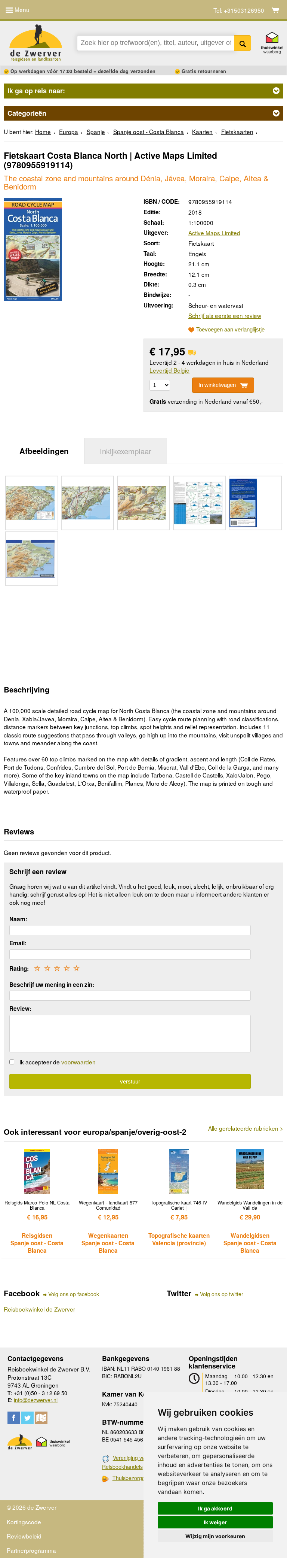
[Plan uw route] (41, 1418)
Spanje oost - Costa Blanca (148, 131)
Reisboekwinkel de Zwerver (39, 1309)
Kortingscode (24, 1522)
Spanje (96, 131)
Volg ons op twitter (221, 1294)
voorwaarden (78, 1062)
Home (43, 131)
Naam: (18, 919)
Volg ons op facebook (73, 1294)
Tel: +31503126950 (238, 10)
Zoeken (242, 43)
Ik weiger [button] (215, 1522)
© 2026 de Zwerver (31, 1507)
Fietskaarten (237, 131)
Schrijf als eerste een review (224, 315)
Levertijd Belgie (169, 370)
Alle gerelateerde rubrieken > (245, 1128)
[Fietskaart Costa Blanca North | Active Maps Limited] (33, 249)
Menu (21, 9)
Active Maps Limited (214, 232)
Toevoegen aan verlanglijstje (230, 330)
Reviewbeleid (24, 1536)
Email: (18, 943)
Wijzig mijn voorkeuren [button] (215, 1536)
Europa (68, 131)
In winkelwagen (217, 385)
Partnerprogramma (31, 1550)
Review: (20, 1008)
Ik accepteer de (57, 1062)
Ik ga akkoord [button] (215, 1508)
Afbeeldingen (44, 450)
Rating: (19, 968)
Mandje (276, 10)
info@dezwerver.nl (36, 1400)
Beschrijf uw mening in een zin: (51, 984)
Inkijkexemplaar (125, 451)
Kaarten (202, 131)
